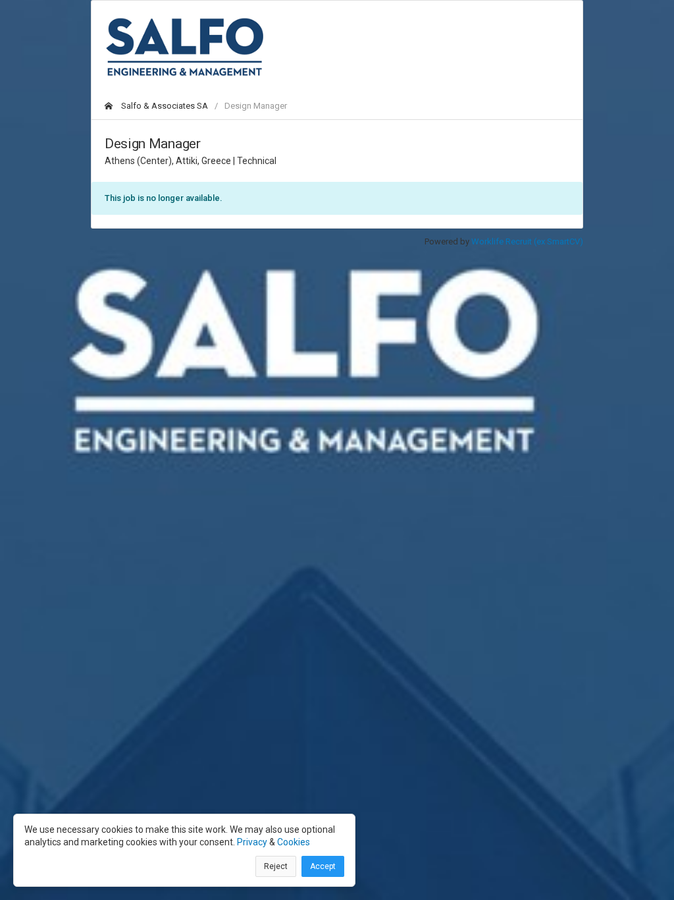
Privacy (252, 842)
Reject (276, 866)
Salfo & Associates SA (163, 106)
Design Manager (255, 106)
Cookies (293, 842)
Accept (323, 866)
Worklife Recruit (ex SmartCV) (527, 241)
